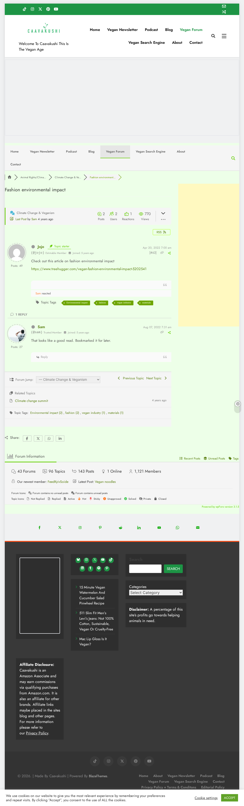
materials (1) (115, 412)
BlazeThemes (98, 776)
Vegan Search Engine (146, 42)
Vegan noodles (105, 481)
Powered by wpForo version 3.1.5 (220, 507)
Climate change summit (31, 400)
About (177, 42)
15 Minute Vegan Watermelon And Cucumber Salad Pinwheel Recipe (92, 595)
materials (146, 302)
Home (95, 29)
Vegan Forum (191, 29)
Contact (196, 42)
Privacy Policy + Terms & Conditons (168, 787)
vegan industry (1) (94, 412)
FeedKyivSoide (58, 481)
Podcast (151, 29)
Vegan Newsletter (122, 29)
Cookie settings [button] (206, 798)
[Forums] (9, 177)
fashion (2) (72, 412)
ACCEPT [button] (229, 798)
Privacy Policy (37, 733)
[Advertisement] (208, 255)
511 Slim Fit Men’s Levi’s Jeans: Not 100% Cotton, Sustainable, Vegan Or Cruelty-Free (96, 621)
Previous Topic (132, 378)
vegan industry (124, 302)
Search (135, 559)
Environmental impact (77, 302)
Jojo (41, 246)
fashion (102, 302)
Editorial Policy (212, 787)
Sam (34, 219)
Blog (169, 29)
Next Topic (154, 378)
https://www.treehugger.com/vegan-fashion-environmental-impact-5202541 (89, 269)
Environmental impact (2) (46, 412)
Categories (137, 586)
